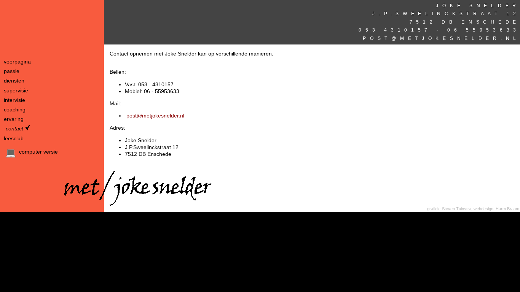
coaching (15, 109)
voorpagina (17, 62)
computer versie (38, 152)
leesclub (14, 138)
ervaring (14, 119)
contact (14, 128)
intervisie (14, 100)
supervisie (16, 90)
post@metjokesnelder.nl (439, 38)
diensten (14, 81)
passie (11, 71)
